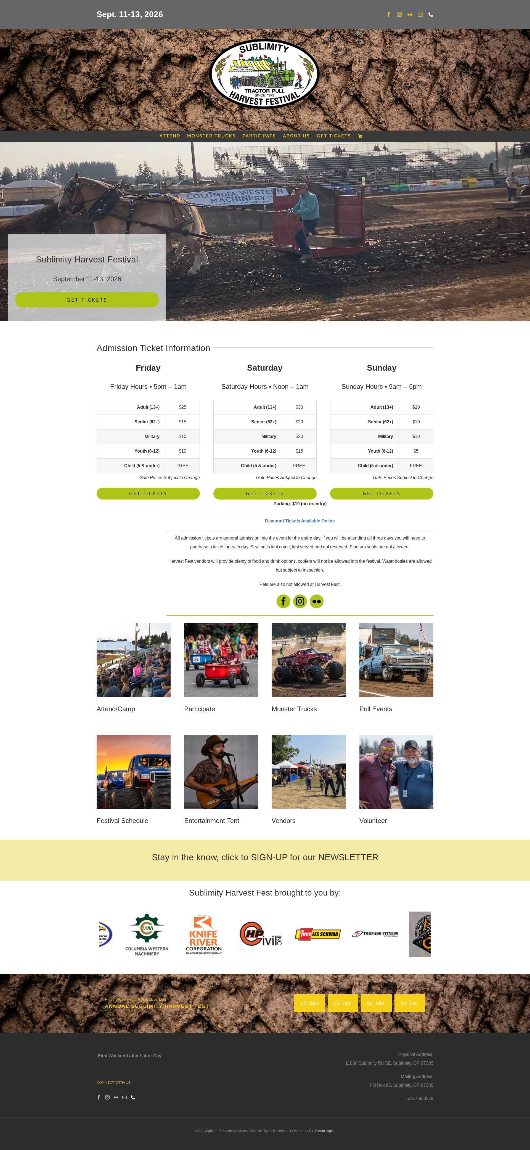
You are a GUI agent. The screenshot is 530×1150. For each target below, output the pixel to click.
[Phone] (133, 1096)
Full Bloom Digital (322, 1130)
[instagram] (300, 601)
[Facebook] (99, 1096)
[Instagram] (107, 1096)
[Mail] (124, 1096)
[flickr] (317, 601)
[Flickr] (116, 1096)
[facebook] (283, 601)
